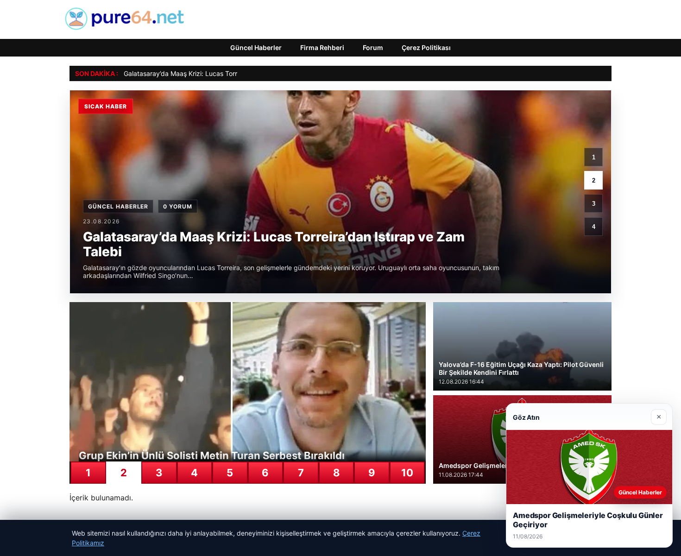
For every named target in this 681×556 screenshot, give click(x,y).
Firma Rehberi (322, 47)
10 (407, 473)
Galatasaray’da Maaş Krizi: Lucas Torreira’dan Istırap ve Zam (215, 73)
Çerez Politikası (426, 47)
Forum (373, 47)
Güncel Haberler (256, 47)
